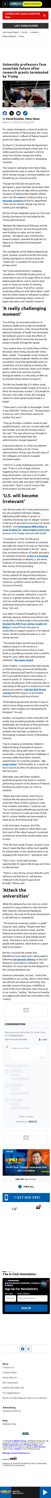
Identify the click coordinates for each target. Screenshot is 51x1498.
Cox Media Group (18, 1441)
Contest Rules (10, 1372)
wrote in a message (37, 556)
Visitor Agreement (11, 1445)
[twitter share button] (11, 113)
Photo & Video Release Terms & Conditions (25, 1398)
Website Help (9, 1424)
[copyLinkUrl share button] (25, 113)
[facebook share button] (5, 113)
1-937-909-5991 (27, 1197)
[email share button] (18, 113)
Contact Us (8, 1367)
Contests (34, 32)
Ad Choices (39, 1447)
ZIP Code (9, 1293)
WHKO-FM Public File (13, 1387)
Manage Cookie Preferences (16, 1453)
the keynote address (24, 959)
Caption (41, 104)
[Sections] (5, 4)
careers (17, 1449)
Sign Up (26, 1308)
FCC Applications (11, 1393)
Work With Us (10, 1377)
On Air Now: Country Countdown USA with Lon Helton (26, 1169)
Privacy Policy (31, 1445)
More (21, 36)
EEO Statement (10, 1382)
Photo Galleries (9, 36)
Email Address (23, 1293)
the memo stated (23, 660)
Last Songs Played (11, 32)
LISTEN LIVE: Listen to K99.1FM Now (22, 15)
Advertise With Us (12, 1411)
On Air (24, 32)
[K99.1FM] (25, 4)
